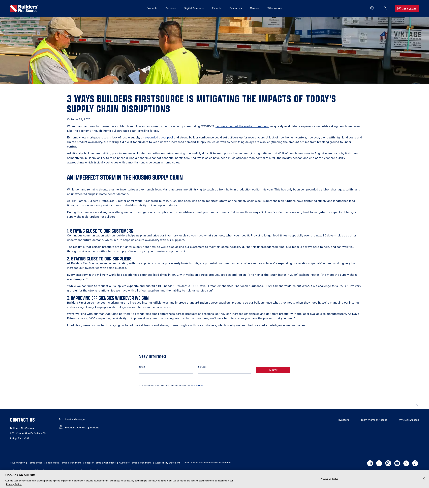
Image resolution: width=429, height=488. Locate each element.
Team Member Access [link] (374, 420)
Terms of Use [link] (197, 385)
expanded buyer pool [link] (159, 137)
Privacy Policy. (14, 484)
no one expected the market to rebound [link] (242, 126)
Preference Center (329, 479)
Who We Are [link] (274, 8)
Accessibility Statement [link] (167, 463)
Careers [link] (254, 8)
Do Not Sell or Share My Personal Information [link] (207, 463)
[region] (214, 479)
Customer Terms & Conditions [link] (135, 463)
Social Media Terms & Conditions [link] (63, 463)
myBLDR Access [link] (409, 420)
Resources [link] (235, 8)
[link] (24, 8)
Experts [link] (216, 8)
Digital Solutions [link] (194, 8)
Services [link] (171, 8)
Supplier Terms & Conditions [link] (100, 463)
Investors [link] (343, 420)
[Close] (423, 478)
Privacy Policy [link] (17, 463)
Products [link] (152, 8)
